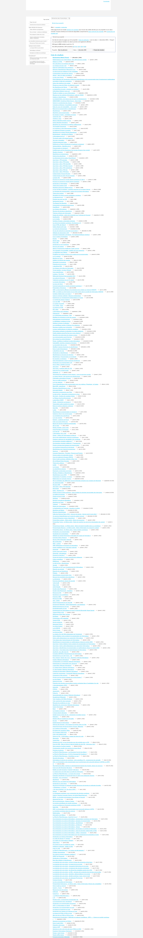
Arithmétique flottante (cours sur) (61, 91)
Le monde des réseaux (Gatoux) (61, 299)
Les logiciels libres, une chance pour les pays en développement (69, 99)
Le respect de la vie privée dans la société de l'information (68, 771)
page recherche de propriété (95, 31)
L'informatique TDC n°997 (59, 433)
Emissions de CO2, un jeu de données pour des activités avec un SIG (71, 742)
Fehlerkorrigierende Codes (60, 142)
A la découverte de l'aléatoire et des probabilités (65, 71)
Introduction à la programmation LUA (62, 362)
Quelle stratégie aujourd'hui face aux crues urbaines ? (67, 333)
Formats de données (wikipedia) (61, 937)
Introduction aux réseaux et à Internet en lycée (65, 911)
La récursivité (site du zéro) (60, 345)
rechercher (64, 27)
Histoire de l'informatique (59, 506)
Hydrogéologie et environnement (61, 319)
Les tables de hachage (59, 494)
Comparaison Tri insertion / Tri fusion (62, 476)
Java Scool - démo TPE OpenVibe (62, 163)
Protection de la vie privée (59, 264)
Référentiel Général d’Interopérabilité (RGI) (64, 276)
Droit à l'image (56, 630)
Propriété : (55, 50)
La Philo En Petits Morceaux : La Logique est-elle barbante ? (68, 850)
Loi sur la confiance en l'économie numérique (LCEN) (67, 805)
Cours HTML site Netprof (59, 224)
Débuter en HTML (57, 61)
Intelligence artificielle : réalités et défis (63, 846)
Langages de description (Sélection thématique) (65, 671)
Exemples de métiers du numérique (38, 53)
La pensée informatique (59, 282)
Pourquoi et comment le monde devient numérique (66, 181)
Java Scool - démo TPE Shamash (61, 486)
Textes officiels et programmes (36, 29)
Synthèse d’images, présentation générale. (64, 221)
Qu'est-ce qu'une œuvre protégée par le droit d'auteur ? (67, 677)
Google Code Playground (59, 588)
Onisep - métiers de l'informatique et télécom (64, 435)
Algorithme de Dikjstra (58, 510)
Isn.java (55, 720)
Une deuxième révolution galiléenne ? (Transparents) (67, 443)
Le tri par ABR (56, 301)
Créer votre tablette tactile (59, 734)
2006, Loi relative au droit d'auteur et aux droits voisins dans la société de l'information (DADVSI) (78, 291)
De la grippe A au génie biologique (62, 339)
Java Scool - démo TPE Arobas (61, 162)
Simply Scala (56, 240)
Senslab (55, 565)
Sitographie (56, 738)
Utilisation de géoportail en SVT (61, 232)
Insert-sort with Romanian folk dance (62, 767)
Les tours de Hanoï (58, 284)
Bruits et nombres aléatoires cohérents (63, 406)
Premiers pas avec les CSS (60, 199)
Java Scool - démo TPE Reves (61, 171)
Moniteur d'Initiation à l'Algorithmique (62, 472)
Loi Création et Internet (59, 710)
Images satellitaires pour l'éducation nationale (65, 547)
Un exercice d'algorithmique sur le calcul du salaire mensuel (68, 516)
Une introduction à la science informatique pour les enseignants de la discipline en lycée (76, 834)
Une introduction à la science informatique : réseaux (66, 826)
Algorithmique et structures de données (63, 354)
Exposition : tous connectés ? (60, 777)
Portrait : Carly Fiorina (58, 933)
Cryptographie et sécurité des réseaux (63, 73)
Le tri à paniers (57, 256)
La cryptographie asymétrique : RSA (62, 315)
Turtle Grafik (56, 583)
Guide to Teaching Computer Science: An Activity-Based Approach (70, 795)
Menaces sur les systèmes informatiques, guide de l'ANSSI (68, 95)
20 (73, 46)
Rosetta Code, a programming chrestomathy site (65, 899)
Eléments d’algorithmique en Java (61, 388)
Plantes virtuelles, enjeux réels (61, 427)
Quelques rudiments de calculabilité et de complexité (66, 439)
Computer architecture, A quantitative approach (65, 105)
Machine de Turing (57, 258)
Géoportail (55, 549)
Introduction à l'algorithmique (60, 352)
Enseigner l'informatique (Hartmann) (62, 931)
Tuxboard (55, 504)
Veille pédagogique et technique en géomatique (65, 545)
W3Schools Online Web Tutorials (61, 614)
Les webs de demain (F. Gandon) (61, 838)
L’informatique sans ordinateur (61, 311)
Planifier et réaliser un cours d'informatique (64, 93)
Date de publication (84, 40)
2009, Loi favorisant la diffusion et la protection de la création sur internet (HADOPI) (74, 289)
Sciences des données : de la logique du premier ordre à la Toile (69, 724)
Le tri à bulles (56, 219)
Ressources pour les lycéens (60, 889)
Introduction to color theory (60, 783)
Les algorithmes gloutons (59, 468)
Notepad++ (56, 716)
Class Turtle (56, 585)
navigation (58, 27)
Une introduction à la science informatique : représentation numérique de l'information (75, 819)
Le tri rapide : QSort (58, 305)
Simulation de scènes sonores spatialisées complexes (67, 195)
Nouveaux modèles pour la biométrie (62, 327)
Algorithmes (56, 779)
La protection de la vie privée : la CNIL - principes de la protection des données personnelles (77, 872)
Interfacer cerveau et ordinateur (61, 323)
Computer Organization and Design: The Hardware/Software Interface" (71, 234)
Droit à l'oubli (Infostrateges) (60, 349)
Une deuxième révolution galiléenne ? (62, 441)
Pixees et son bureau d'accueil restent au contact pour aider (38, 58)
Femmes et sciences (58, 750)
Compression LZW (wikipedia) (60, 618)
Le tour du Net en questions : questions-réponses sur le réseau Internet (71, 189)
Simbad (55, 791)
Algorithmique (56, 110)
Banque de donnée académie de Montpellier (64, 423)
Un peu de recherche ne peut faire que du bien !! (65, 230)
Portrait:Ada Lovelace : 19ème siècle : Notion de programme (68, 520)
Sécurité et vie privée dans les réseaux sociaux (65, 335)
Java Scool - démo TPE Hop (60, 169)
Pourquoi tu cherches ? (59, 555)
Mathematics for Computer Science (62, 478)
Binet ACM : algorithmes (59, 386)
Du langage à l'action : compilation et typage (64, 114)
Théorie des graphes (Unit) (60, 185)
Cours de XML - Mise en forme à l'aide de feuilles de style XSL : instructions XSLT (74, 744)
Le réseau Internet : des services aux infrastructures (66, 376)
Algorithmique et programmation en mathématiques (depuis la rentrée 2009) (73, 642)
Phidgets (55, 573)
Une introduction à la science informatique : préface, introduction (69, 832)
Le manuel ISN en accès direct (37, 47)
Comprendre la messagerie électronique (63, 205)
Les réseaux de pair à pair (59, 65)
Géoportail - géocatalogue (59, 553)
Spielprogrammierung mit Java (61, 606)
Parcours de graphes (58, 246)
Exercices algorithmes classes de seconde (64, 581)
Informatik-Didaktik (57, 390)
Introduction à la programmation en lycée (63, 907)
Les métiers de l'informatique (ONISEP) (63, 840)
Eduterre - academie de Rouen (61, 419)
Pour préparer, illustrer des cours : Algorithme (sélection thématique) (70, 657)
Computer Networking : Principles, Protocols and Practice (68, 453)
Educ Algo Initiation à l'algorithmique (62, 860)
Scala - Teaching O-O (58, 490)
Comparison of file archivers (60, 675)
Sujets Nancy (56, 842)
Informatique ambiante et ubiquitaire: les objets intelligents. (68, 331)
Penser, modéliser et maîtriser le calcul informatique (66, 341)
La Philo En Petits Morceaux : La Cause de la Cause (66, 773)
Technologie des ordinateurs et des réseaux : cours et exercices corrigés (72, 374)
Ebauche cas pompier (58, 569)
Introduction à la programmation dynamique (64, 903)
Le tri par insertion (57, 417)
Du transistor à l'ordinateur (60, 358)
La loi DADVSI (56, 628)
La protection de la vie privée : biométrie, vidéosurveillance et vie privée (71, 874)
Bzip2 (54, 708)
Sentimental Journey (58, 201)
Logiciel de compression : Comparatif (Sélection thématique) (68, 673)
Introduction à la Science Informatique (63, 836)
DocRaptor (55, 616)
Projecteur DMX (57, 596)
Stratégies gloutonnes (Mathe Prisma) (63, 187)
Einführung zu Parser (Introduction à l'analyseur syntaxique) (68, 144)
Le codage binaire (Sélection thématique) (63, 667)
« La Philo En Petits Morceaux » (61, 895)
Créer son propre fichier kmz (60, 421)
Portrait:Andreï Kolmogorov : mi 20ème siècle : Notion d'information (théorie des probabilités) (77, 883)
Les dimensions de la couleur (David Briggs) (64, 158)
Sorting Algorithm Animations (60, 122)
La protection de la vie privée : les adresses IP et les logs (68, 878)
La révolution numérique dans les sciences (64, 811)
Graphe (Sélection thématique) (61, 659)
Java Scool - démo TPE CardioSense (62, 167)
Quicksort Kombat (57, 880)
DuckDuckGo (56, 217)
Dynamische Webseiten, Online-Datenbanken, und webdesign (69, 604)
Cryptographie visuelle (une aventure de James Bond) (67, 748)
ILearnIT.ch (56, 893)
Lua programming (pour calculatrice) (62, 901)
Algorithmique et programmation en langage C (65, 411)
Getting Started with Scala (59, 226)
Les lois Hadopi (57, 679)
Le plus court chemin (58, 77)
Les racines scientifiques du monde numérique (65, 803)
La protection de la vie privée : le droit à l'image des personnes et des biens (72, 862)
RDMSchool (56, 561)
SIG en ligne (56, 425)
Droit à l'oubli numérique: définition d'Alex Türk (65, 459)
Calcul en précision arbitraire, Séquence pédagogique (67, 295)
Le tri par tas (56, 431)
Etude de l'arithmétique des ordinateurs (63, 67)
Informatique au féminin (35, 50)
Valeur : (75, 50)
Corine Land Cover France (60, 551)
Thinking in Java (57, 118)
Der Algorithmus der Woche (60, 87)
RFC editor (55, 309)
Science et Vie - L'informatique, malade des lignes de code (68, 736)
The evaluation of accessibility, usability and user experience (68, 250)
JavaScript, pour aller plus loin (60, 651)
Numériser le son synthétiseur (60, 594)
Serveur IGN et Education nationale (62, 539)
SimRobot (55, 498)
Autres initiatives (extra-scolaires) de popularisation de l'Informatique (71, 636)
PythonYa (55, 693)
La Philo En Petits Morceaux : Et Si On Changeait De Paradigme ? (70, 754)
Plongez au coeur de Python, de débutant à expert (66, 85)
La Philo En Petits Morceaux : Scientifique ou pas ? (66, 756)
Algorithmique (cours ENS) (60, 474)
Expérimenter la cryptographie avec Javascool (65, 663)
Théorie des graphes (58, 193)
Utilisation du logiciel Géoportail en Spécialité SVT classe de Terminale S (72, 535)
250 (82, 46)
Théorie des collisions (58, 463)
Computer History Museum (60, 537)
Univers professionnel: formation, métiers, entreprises (37, 38)
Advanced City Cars (58, 799)
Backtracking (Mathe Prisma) (61, 57)
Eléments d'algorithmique (59, 512)
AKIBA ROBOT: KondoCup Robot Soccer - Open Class (67, 101)
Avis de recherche (57, 622)
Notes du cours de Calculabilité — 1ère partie (64, 106)
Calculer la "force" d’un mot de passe (62, 413)
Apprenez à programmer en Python (62, 921)
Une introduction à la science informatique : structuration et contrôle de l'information (74, 828)
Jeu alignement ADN (58, 482)
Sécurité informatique (58, 758)
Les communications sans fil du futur (62, 337)
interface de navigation (73, 29)
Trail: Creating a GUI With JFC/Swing (62, 699)
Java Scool (55, 366)
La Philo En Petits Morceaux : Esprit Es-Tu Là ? (65, 817)
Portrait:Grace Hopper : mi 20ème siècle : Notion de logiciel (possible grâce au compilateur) (77, 526)
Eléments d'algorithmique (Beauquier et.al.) (64, 69)
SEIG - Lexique (57, 543)
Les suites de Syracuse (59, 278)
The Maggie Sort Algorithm (60, 203)
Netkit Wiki (55, 807)
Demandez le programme (59, 262)
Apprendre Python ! (58, 624)
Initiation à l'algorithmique (59, 97)
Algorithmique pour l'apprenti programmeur (64, 449)
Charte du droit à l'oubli (59, 496)
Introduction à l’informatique (60, 183)
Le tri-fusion (56, 467)
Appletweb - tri (56, 372)
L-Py (54, 897)
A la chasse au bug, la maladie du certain (63, 844)
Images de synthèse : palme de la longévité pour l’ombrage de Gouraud (71, 215)
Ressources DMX (57, 598)
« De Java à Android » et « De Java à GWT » (64, 789)
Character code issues (58, 925)
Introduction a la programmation (61, 531)
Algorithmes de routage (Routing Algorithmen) (65, 132)
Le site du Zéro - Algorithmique (61, 563)
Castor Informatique (58, 706)
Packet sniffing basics (58, 935)
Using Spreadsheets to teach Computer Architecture (66, 360)
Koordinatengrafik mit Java (60, 608)
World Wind (56, 488)
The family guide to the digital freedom (63, 138)
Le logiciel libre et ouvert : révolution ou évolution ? (66, 89)
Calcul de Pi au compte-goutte (61, 370)
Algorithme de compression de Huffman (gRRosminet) (67, 124)
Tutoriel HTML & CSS (58, 612)
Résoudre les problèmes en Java (61, 703)
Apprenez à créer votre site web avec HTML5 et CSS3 (67, 929)
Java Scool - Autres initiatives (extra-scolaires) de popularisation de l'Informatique (74, 644)
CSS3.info (55, 891)
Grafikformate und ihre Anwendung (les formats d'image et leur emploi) (71, 150)
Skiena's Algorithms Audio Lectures (62, 120)
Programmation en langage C (60, 148)
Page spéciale (46, 19)
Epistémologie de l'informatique (61, 722)
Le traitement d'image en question (62, 130)
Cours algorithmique (58, 272)
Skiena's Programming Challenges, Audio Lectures (66, 248)
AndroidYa (55, 687)
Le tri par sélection (57, 382)
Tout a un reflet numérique (60, 380)
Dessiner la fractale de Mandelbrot (62, 500)
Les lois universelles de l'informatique (62, 882)
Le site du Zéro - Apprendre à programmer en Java (66, 394)
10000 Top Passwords (58, 856)
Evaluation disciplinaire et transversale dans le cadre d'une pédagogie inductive (73, 775)
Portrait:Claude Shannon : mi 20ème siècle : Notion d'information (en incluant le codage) (76, 527)
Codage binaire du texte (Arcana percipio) (64, 175)
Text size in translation (58, 140)
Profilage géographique (59, 852)
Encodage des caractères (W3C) (61, 730)
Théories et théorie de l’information (62, 213)
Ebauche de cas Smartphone (60, 571)
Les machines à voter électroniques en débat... (65, 128)
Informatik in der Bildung (59, 815)
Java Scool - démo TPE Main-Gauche (62, 165)
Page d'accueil (33, 22)
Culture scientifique (58, 559)
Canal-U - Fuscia (57, 887)
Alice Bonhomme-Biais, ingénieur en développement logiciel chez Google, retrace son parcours (78, 765)
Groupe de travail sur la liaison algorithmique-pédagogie (67, 557)
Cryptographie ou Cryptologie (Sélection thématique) (66, 661)
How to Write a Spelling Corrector (61, 364)
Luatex (54, 409)
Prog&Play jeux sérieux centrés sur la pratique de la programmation (70, 254)
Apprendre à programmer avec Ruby (62, 392)
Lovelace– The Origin (58, 274)
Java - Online (56, 600)
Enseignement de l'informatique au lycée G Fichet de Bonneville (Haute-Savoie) (73, 610)
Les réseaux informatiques (60, 209)
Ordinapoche (56, 313)
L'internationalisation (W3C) (60, 685)
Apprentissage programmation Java (62, 575)
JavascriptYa (56, 691)
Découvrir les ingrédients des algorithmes (63, 577)
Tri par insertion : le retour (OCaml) (62, 270)
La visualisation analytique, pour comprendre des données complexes (71, 793)
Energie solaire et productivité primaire (63, 455)
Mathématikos (56, 813)
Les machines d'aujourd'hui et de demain (63, 447)
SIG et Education (57, 541)
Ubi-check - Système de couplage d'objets (64, 396)
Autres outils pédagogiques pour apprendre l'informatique (68, 638)
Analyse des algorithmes (59, 156)
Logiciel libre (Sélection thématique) (62, 665)
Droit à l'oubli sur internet (59, 885)
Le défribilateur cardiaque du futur (62, 321)
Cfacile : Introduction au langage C (62, 402)
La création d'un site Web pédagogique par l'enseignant (67, 634)
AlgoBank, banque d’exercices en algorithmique (65, 347)
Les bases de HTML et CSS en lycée (62, 913)
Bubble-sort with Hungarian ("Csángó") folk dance (66, 769)
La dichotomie (56, 579)
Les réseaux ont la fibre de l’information (63, 268)
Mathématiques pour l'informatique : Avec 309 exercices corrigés (70, 59)
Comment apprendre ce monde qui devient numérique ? (67, 286)
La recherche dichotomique (60, 228)
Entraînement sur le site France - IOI (62, 655)
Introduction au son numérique (61, 244)
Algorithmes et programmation (61, 154)
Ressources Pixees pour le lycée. (37, 43)
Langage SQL (56, 177)
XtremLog (55, 451)
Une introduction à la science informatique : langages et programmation (71, 820)
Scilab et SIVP (56, 927)
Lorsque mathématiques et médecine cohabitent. (65, 329)
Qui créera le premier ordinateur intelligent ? (64, 854)
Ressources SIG (57, 592)
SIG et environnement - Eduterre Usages (63, 801)
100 (79, 46)
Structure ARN (56, 484)
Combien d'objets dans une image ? (62, 293)
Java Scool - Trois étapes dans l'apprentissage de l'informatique (69, 649)
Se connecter (106, 1)
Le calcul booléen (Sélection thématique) (63, 669)
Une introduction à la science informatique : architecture (67, 824)
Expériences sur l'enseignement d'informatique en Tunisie (68, 297)
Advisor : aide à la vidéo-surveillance (62, 75)
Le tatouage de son (58, 197)
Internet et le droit (57, 681)
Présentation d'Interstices (59, 287)
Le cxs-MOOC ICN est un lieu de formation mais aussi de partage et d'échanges (37, 62)
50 (76, 46)
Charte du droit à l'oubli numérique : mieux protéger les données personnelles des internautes (77, 492)
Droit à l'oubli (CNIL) (58, 923)
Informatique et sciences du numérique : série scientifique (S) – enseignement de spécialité (76, 760)
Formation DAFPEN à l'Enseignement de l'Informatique (67, 653)
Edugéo (55, 238)
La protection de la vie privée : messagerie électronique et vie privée (70, 866)
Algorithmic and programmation (61, 112)
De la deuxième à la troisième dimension (63, 63)
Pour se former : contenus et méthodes (38, 32)
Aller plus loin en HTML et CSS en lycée (63, 915)
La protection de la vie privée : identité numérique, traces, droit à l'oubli (71, 876)
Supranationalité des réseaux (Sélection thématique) (66, 695)
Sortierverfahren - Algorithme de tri (62, 146)
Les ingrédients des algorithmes (61, 415)
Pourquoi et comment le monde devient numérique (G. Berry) (69, 179)
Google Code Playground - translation (62, 590)
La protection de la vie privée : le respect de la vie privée (67, 864)
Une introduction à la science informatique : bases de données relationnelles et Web (75, 830)
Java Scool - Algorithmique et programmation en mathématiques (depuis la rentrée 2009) (76, 647)
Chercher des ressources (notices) (37, 24)
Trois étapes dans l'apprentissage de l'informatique (66, 640)
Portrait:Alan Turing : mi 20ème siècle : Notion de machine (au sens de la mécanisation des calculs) (79, 522)
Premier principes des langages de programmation (66, 445)
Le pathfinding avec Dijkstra (60, 252)
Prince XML (56, 242)
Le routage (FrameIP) (58, 303)
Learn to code (56, 848)
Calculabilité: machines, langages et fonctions (65, 343)
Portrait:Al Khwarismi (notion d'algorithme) (64, 518)
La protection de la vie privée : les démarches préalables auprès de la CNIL (72, 870)
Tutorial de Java (57, 116)
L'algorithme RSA (57, 266)
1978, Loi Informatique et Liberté (61, 905)
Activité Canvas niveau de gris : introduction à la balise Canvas (69, 714)
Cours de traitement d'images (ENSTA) (63, 457)
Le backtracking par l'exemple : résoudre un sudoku (66, 508)
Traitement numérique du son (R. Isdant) (63, 280)
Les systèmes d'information (60, 728)
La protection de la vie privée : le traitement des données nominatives (71, 868)
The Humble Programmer (59, 126)
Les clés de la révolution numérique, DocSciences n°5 (67, 223)
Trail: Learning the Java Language (62, 701)
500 (85, 46)
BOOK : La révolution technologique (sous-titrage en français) (69, 797)
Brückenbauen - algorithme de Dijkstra (63, 134)
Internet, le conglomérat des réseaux (62, 103)
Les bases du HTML (58, 307)
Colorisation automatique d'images (62, 378)
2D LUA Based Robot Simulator (61, 461)
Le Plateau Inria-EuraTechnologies (62, 398)
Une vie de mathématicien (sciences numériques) (66, 437)
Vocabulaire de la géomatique (60, 533)
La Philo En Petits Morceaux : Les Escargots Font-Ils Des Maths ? (70, 752)
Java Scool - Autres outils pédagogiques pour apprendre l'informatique (71, 645)
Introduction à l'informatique (60, 858)
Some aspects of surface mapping (62, 746)
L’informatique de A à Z (59, 136)
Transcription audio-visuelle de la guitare (63, 404)
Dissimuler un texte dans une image (62, 470)
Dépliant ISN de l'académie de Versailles (63, 718)
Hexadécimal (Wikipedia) (59, 697)
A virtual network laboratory (60, 712)
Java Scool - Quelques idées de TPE (62, 368)
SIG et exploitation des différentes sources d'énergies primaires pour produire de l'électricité (77, 480)
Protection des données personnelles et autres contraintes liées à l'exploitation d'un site (75, 683)
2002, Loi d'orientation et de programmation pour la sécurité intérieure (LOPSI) (73, 809)
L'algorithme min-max (58, 350)
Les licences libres (57, 632)
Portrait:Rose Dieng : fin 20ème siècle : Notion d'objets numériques (70, 529)
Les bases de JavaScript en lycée (61, 909)
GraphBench (56, 207)
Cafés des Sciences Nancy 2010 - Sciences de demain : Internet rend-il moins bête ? (75, 514)
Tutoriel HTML (56, 620)
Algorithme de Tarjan (58, 502)
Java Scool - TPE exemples (60, 160)
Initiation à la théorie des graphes (61, 260)
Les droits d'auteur (57, 626)
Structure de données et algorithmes (62, 211)
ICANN (54, 465)
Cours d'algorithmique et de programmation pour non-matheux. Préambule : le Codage (75, 384)
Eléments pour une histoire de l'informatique (64, 781)
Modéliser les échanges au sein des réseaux (64, 317)
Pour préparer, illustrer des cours (37, 34)
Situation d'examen (58, 152)
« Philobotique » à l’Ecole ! (60, 787)
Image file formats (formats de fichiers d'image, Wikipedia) (68, 726)
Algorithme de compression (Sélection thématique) (66, 705)
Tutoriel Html (56, 740)
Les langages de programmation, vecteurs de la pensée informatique (71, 191)
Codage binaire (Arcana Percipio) (61, 173)
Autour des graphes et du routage (61, 83)
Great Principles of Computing (60, 429)
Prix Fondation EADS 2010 (60, 732)
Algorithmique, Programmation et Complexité (64, 356)
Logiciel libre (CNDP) (58, 400)
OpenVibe (55, 408)
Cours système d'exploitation (60, 236)
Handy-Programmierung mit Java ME (62, 602)
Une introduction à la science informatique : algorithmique (68, 822)
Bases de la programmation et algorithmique (64, 108)
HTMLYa (55, 689)
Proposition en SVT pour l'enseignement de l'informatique (68, 567)
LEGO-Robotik (56, 586)
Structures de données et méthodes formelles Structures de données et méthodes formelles (77, 785)
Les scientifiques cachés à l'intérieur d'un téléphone (66, 325)
